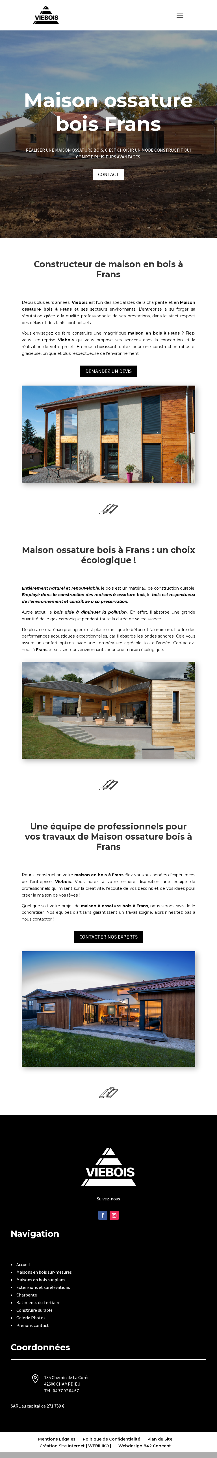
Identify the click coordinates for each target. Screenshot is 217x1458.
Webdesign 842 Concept (144, 1445)
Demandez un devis (108, 371)
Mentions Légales (56, 1439)
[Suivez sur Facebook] (102, 1215)
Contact (108, 174)
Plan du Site (159, 1439)
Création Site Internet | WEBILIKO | (75, 1445)
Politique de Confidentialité (111, 1439)
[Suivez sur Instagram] (114, 1215)
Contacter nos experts (108, 936)
